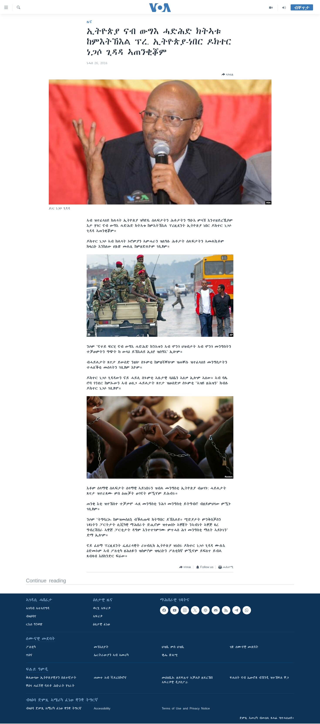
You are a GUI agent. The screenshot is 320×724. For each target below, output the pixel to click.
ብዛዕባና (31, 616)
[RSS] (226, 610)
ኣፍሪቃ (98, 616)
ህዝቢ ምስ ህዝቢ (173, 647)
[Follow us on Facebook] (164, 610)
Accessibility (102, 708)
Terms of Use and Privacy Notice (186, 708)
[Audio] (284, 7)
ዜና (89, 22)
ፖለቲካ (31, 647)
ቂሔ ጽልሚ (170, 655)
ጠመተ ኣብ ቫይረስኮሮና (110, 678)
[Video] (271, 7)
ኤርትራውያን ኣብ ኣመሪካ (111, 655)
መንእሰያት (101, 647)
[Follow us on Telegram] (236, 610)
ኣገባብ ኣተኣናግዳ (38, 608)
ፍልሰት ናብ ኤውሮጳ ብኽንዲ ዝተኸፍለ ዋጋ (259, 678)
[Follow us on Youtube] (174, 610)
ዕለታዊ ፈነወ (101, 624)
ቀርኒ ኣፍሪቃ (102, 608)
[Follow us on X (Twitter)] (195, 610)
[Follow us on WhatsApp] (247, 610)
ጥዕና (29, 655)
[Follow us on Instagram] (185, 610)
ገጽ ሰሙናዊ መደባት (244, 647)
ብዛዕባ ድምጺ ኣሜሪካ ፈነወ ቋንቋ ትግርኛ (53, 708)
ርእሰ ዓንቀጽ (34, 624)
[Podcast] (205, 610)
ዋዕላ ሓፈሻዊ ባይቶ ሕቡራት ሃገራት (50, 686)
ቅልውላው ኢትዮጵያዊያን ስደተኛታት (51, 678)
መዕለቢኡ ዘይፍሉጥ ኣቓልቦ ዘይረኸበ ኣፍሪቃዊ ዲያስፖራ (187, 680)
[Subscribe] (216, 610)
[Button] (227, 74)
